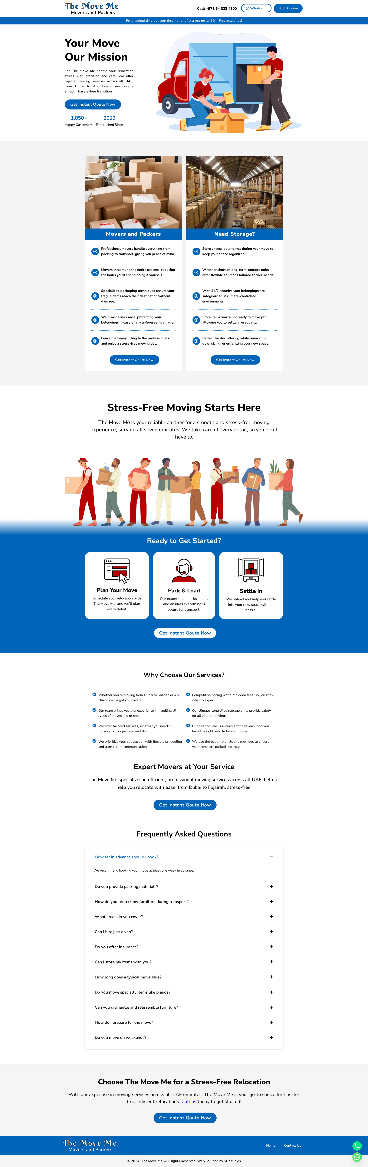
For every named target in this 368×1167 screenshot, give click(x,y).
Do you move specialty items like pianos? (132, 992)
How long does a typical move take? (128, 977)
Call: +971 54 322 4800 (217, 8)
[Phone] (357, 1146)
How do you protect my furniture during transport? (142, 901)
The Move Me (92, 6)
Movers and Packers (93, 13)
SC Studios (232, 1161)
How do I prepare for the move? (124, 1022)
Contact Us (292, 1145)
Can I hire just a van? (114, 932)
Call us (188, 1101)
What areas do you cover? (119, 917)
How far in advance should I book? (126, 857)
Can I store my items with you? (123, 962)
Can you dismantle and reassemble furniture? (136, 1007)
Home (271, 1145)
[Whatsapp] (357, 1157)
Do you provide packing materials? (126, 886)
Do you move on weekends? (120, 1037)
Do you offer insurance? (117, 947)
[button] (184, 857)
